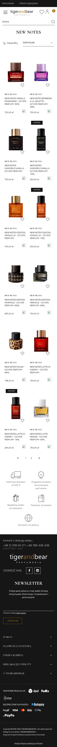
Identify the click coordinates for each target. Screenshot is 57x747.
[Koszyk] (51, 12)
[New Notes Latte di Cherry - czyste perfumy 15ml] (16, 408)
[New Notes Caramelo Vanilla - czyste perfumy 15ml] (41, 139)
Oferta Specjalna (28, 3)
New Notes (11, 94)
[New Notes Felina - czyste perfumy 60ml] (16, 341)
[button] (5, 11)
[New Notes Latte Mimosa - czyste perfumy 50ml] (41, 408)
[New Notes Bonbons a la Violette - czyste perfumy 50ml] (41, 72)
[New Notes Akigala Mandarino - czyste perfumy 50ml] (16, 72)
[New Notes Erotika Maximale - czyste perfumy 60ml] (16, 274)
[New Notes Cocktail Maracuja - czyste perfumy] (16, 207)
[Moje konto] (47, 12)
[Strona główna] (24, 12)
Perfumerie (8, 3)
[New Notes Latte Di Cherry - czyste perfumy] (41, 341)
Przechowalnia (41, 12)
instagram (37, 570)
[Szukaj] (53, 21)
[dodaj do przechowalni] (22, 85)
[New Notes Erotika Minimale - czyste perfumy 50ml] (41, 274)
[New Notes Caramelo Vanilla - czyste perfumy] (16, 139)
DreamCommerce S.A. (36, 735)
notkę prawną (21, 613)
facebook (29, 570)
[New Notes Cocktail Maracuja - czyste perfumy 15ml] (41, 207)
